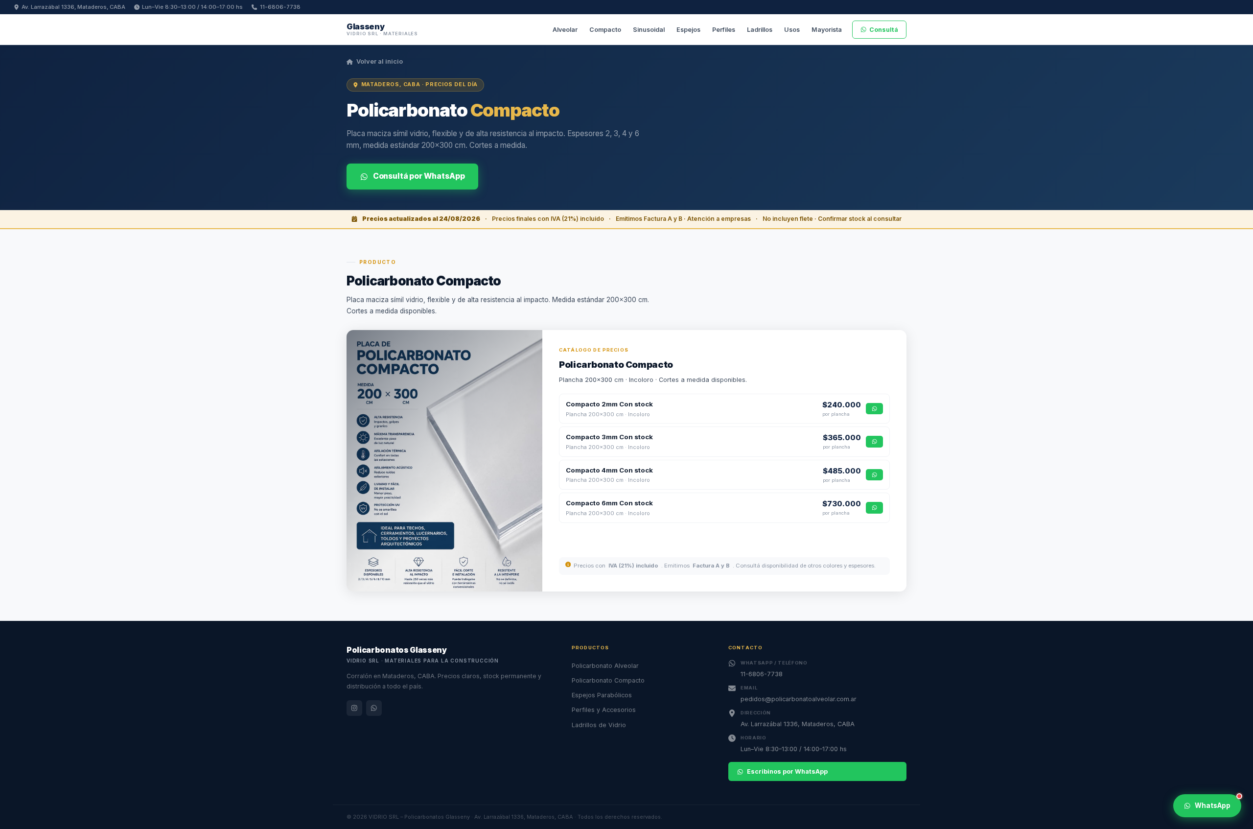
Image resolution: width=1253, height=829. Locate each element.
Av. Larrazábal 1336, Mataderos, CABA (73, 6)
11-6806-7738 (280, 6)
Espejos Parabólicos (602, 695)
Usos (792, 29)
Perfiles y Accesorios (604, 709)
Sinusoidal (649, 29)
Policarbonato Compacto (608, 680)
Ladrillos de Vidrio (599, 725)
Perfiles (723, 29)
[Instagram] (354, 708)
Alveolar (565, 29)
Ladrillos (759, 29)
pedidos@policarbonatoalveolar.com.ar (799, 699)
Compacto (605, 29)
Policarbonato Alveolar (605, 665)
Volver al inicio (379, 61)
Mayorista (827, 29)
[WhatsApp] (374, 708)
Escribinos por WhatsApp (787, 771)
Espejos (688, 29)
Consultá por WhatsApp (419, 176)
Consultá (883, 29)
